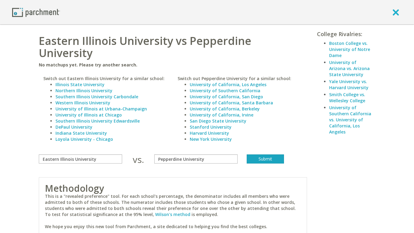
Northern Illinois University (83, 90)
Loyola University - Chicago (84, 139)
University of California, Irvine (221, 115)
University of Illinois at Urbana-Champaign (101, 109)
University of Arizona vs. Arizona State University (349, 68)
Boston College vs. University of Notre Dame (349, 49)
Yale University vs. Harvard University (349, 84)
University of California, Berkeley (225, 109)
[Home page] (36, 12)
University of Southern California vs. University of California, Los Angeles (350, 120)
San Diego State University (218, 121)
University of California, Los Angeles (228, 84)
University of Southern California (225, 90)
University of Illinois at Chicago (88, 115)
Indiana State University (81, 133)
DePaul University (73, 127)
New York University (211, 139)
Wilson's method (172, 214)
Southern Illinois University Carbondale (96, 97)
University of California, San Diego (226, 97)
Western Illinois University (82, 103)
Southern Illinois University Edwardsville (97, 121)
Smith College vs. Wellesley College (347, 97)
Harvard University (209, 133)
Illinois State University (80, 84)
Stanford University (211, 127)
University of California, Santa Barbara (231, 103)
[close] (396, 12)
